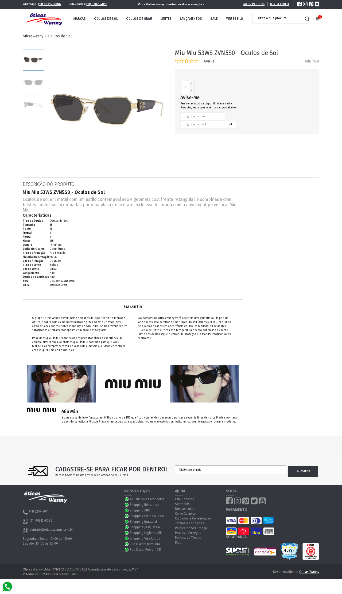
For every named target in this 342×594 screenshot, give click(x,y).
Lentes (166, 19)
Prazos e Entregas (188, 533)
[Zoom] (33, 60)
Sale (213, 19)
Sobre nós (182, 504)
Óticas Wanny (309, 572)
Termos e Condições (189, 523)
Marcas (79, 19)
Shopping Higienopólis (146, 533)
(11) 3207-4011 (96, 4)
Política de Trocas (188, 538)
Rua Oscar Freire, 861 (145, 544)
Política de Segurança (191, 528)
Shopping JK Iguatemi (145, 527)
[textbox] (278, 18)
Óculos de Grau (139, 19)
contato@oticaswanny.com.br (51, 530)
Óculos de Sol (106, 19)
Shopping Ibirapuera (144, 505)
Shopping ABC (140, 510)
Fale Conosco (184, 499)
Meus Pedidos (254, 4)
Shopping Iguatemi (143, 521)
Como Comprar (185, 513)
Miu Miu (312, 61)
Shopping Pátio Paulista (147, 516)
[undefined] (107, 109)
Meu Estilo (234, 19)
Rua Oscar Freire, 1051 (145, 550)
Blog (178, 542)
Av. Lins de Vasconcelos (147, 499)
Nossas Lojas (184, 509)
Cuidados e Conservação (193, 518)
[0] (317, 18)
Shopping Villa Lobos (145, 538)
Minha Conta (279, 4)
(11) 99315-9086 (49, 4)
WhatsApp (127, 499)
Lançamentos (191, 19)
